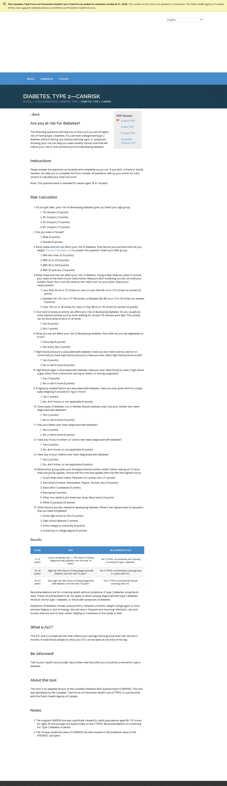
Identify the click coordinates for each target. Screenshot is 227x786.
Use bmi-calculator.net (59, 206)
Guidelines (46, 34)
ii (73, 519)
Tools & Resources (46, 57)
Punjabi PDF (128, 88)
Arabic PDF (127, 82)
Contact (64, 34)
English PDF (128, 76)
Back (36, 70)
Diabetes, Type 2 (69, 57)
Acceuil (27, 57)
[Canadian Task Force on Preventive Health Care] (50, 20)
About (31, 34)
